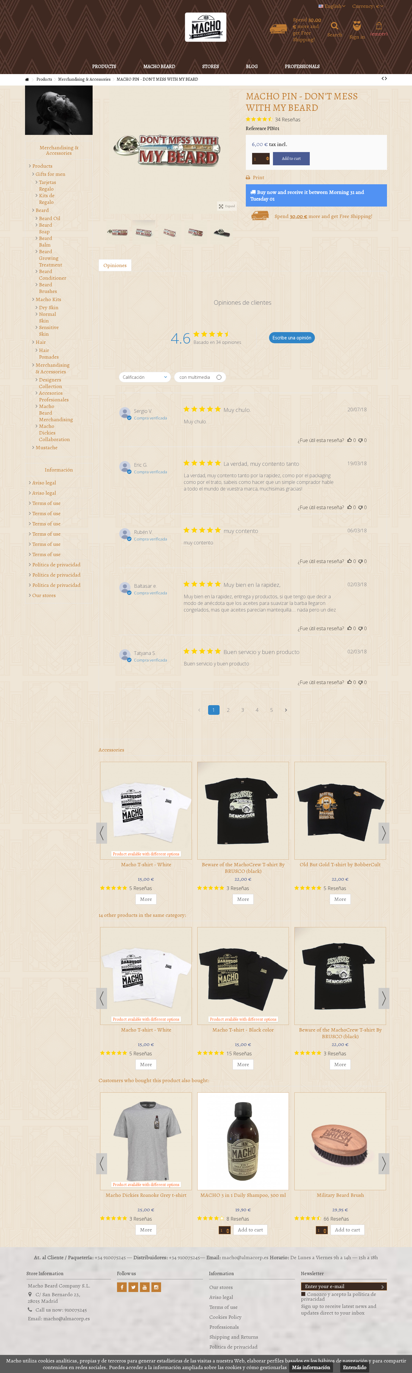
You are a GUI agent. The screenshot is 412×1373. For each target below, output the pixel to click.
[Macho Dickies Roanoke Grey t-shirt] (146, 1141)
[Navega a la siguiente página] (286, 710)
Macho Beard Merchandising (50, 413)
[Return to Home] (27, 80)
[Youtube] (145, 1287)
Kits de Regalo (47, 198)
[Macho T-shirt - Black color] (243, 976)
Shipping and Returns (233, 1337)
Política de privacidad (56, 564)
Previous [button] (101, 149)
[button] (159, 66)
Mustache (47, 447)
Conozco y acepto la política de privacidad (338, 1296)
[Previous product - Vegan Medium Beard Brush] (383, 78)
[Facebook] (122, 1287)
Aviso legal (44, 482)
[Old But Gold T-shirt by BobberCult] (340, 811)
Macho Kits (48, 299)
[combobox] (145, 377)
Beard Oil (49, 218)
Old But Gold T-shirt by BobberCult (340, 864)
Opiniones (115, 265)
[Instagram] (156, 1287)
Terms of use (46, 503)
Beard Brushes (48, 287)
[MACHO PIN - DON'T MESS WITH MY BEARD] (169, 150)
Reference (256, 128)
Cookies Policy (225, 1317)
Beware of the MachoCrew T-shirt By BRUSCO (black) (243, 868)
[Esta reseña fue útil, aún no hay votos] (349, 440)
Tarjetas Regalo (47, 185)
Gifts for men (50, 174)
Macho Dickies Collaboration (50, 433)
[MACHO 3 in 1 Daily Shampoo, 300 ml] (243, 1141)
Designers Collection (50, 383)
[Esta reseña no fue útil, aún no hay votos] (360, 440)
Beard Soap (45, 228)
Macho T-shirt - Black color (243, 1029)
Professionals (224, 1327)
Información (59, 469)
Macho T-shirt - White (146, 864)
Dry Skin (49, 307)
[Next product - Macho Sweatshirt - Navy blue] (386, 78)
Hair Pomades (49, 353)
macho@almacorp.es (66, 1318)
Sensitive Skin (49, 330)
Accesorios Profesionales (50, 396)
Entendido (354, 1367)
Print (258, 177)
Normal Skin (47, 317)
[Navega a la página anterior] (199, 710)
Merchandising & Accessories (53, 368)
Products (42, 166)
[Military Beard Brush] (340, 1141)
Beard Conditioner (50, 274)
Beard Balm (45, 241)
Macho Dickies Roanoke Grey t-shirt (146, 1195)
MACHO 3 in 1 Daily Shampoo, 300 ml (243, 1195)
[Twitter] (133, 1287)
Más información (311, 1367)
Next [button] (236, 149)
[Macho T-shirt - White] (146, 811)
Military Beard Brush (340, 1195)
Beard (42, 210)
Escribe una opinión (292, 338)
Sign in (357, 36)
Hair (41, 342)
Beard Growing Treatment (50, 258)
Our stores (44, 595)
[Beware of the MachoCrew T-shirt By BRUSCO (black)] (243, 811)
